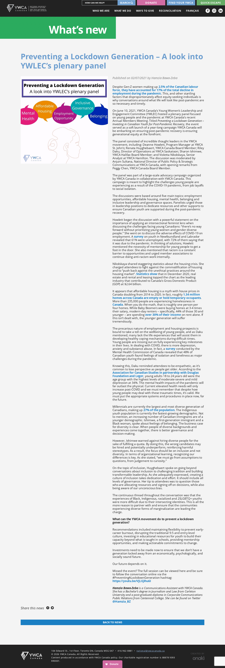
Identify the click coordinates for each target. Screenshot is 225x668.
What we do (122, 10)
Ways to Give (145, 10)
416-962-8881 (125, 650)
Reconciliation (170, 10)
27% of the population (159, 410)
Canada (117, 305)
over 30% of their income (163, 315)
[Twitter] (52, 607)
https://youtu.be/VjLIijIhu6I (131, 581)
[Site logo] (27, 8)
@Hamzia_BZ (121, 601)
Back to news (112, 622)
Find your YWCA (181, 2)
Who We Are (101, 10)
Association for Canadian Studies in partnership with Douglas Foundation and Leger (155, 374)
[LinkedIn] (220, 11)
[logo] (31, 656)
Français (192, 10)
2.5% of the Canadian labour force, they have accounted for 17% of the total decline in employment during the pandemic (155, 90)
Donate (151, 2)
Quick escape (211, 2)
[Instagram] (214, 11)
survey (138, 237)
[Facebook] (208, 11)
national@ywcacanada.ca (151, 650)
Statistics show (146, 274)
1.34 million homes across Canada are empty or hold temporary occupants (156, 296)
